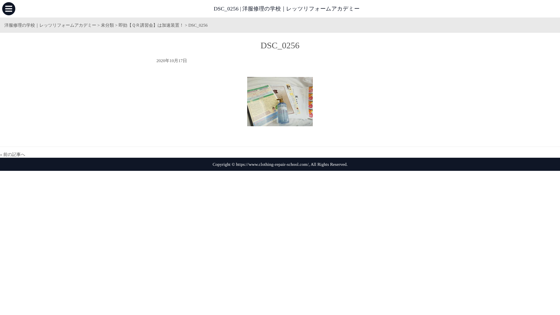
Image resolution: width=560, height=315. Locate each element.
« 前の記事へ (12, 154)
